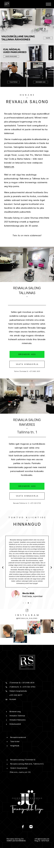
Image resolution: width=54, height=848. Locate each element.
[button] (27, 354)
